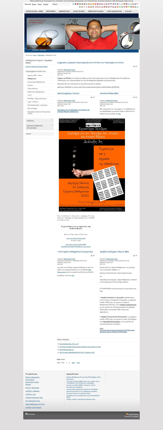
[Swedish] (122, 7)
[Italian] (82, 7)
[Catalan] (93, 4)
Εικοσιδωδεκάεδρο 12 (67, 350)
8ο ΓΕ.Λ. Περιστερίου (32, 388)
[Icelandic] (135, 4)
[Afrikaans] (75, 4)
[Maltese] (95, 7)
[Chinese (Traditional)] (98, 4)
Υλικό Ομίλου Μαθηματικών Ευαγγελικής (75, 251)
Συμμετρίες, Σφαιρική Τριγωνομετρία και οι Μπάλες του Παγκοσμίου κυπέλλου (90, 62)
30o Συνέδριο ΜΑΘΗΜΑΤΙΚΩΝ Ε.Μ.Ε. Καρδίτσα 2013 (77, 352)
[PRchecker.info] (30, 414)
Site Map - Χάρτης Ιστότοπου (37, 98)
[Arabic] (80, 4)
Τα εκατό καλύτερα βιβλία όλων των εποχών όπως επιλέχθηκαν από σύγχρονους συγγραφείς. (83, 382)
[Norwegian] (98, 7)
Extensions (70, 379)
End (78, 363)
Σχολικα (30, 85)
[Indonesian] (137, 4)
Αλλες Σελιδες (79, 11)
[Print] (134, 67)
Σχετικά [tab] (28, 133)
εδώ (119, 114)
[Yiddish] (137, 7)
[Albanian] (78, 4)
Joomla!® (135, 416)
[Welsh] (135, 7)
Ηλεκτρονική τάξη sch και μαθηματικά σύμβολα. (82, 391)
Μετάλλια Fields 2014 (109, 93)
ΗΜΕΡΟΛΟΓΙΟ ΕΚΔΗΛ (95, 11)
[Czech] (102, 4)
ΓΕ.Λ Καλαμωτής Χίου (33, 401)
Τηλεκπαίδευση (33, 88)
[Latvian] (89, 7)
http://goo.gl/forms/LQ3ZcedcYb (76, 238)
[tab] (52, 119)
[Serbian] (111, 7)
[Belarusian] (89, 4)
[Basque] (86, 4)
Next (73, 363)
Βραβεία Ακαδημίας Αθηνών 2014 (114, 251)
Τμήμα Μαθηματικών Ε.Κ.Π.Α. (35, 404)
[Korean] (86, 7)
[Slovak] (113, 7)
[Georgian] (122, 4)
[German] (124, 4)
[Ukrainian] (129, 7)
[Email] (136, 67)
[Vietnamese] (133, 7)
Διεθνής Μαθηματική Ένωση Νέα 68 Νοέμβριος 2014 (83, 377)
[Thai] (124, 7)
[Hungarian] (133, 4)
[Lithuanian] (91, 7)
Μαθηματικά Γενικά (69, 69)
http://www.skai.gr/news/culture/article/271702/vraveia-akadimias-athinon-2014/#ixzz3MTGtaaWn (117, 331)
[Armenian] (82, 4)
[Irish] (80, 7)
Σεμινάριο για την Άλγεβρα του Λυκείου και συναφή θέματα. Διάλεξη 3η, (73, 110)
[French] (118, 4)
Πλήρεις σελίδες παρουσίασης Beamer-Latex (81, 399)
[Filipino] (113, 4)
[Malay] (93, 7)
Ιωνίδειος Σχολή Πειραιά (33, 407)
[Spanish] (118, 7)
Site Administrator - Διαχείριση (37, 105)
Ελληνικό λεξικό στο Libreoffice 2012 (78, 393)
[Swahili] (120, 7)
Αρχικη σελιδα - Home (34, 11)
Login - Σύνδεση (33, 102)
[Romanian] (106, 7)
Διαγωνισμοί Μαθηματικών (36, 82)
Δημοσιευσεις (64, 11)
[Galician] (120, 4)
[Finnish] (115, 4)
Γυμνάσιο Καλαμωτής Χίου (34, 397)
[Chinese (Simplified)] (95, 4)
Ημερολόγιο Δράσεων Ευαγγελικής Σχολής (39, 112)
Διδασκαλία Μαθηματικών (36, 92)
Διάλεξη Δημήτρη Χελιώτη (68, 93)
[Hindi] (131, 4)
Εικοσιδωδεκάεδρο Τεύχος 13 (69, 344)
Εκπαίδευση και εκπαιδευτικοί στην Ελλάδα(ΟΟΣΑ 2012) (83, 396)
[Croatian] (100, 4)
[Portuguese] (104, 7)
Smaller (45, 4)
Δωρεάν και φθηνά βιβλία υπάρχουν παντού (81, 385)
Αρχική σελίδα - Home (35, 75)
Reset (40, 4)
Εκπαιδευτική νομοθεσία (74, 387)
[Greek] (73, 4)
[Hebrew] (129, 4)
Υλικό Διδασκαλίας (114, 11)
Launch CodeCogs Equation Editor (37, 66)
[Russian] (109, 7)
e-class (128, 11)
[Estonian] (111, 4)
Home (34, 55)
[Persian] (100, 7)
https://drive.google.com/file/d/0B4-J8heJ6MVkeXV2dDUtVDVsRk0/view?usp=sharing (76, 245)
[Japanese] (84, 7)
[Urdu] (131, 7)
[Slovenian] (115, 7)
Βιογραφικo (50, 11)
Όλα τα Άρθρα (32, 108)
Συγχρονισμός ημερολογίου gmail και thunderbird (82, 389)
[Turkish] (126, 7)
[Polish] (102, 7)
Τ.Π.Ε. (30, 95)
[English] (109, 4)
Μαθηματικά (41, 55)
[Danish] (104, 4)
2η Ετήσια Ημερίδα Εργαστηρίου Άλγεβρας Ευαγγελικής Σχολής (80, 347)
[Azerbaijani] (84, 4)
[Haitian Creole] (126, 4)
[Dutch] (106, 4)
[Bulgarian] (91, 4)
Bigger (34, 4)
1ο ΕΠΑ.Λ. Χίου (31, 394)
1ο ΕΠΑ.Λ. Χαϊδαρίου (32, 391)
